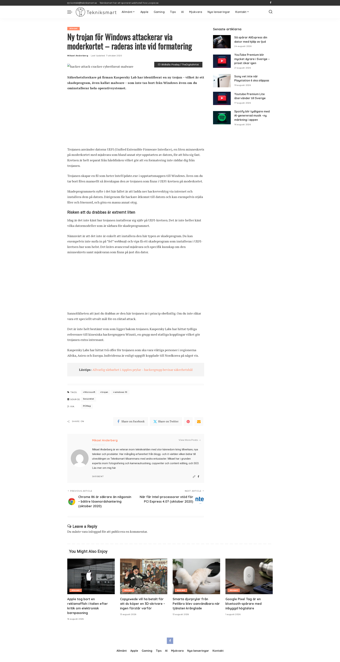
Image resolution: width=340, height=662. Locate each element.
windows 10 (121, 392)
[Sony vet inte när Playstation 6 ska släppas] (222, 80)
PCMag (87, 406)
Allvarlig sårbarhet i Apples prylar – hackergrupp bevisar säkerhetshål (142, 369)
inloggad (94, 531)
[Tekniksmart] (96, 12)
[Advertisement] (135, 120)
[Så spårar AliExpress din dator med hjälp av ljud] (222, 41)
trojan (105, 392)
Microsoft (89, 392)
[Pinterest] (188, 421)
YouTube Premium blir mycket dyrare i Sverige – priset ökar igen (252, 59)
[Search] (270, 12)
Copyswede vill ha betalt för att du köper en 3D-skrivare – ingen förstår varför (142, 603)
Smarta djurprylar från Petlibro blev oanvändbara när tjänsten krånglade (196, 603)
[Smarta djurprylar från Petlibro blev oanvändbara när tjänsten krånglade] (196, 576)
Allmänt (73, 28)
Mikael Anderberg (77, 55)
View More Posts (188, 440)
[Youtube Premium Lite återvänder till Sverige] (222, 98)
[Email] (198, 421)
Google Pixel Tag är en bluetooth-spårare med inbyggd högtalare (243, 603)
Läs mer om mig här (104, 467)
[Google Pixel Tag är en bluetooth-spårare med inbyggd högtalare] (249, 576)
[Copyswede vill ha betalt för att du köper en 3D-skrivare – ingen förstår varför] (144, 576)
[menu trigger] (71, 12)
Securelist (88, 399)
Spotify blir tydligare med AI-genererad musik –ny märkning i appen (252, 115)
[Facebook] (271, 3)
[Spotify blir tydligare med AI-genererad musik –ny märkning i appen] (222, 117)
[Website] (194, 476)
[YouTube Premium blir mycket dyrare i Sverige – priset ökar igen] (222, 61)
